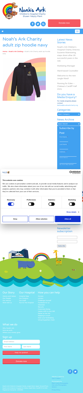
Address (63, 152)
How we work (7, 330)
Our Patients (23, 298)
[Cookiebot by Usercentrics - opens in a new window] (71, 172)
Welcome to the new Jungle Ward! (66, 77)
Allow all (68, 219)
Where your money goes (11, 332)
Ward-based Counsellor (67, 71)
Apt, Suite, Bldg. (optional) (66, 164)
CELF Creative (56, 378)
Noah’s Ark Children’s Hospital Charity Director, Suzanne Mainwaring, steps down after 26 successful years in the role (68, 54)
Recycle (41, 307)
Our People (7, 298)
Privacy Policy (56, 390)
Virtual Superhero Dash (46, 320)
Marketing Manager (66, 66)
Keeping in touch (44, 316)
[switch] (31, 204)
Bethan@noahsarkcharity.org (67, 105)
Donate (40, 296)
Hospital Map (24, 296)
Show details (71, 212)
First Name (64, 137)
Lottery (40, 298)
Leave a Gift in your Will (46, 311)
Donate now (64, 23)
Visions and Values (9, 296)
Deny (15, 219)
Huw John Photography (59, 385)
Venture (54, 387)
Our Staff (22, 300)
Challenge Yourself (44, 300)
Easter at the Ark (44, 313)
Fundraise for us (43, 303)
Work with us (7, 303)
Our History (7, 300)
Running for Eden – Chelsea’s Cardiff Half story (67, 86)
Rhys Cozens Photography (60, 383)
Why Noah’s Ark (8, 328)
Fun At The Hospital (26, 303)
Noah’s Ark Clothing (16, 51)
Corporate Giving (44, 309)
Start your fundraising (46, 318)
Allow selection (41, 219)
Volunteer (41, 305)
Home (5, 51)
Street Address (64, 157)
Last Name (64, 144)
